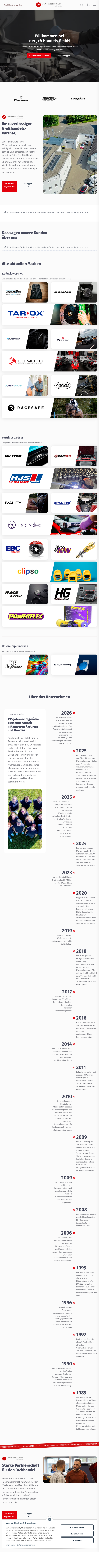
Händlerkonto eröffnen (39, 55)
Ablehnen (77, 1540)
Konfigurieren (77, 1534)
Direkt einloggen (63, 55)
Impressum (10, 1545)
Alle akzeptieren (77, 1527)
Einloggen (28, 183)
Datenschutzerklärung (26, 1545)
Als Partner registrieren (9, 185)
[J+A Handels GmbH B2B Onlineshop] (50, 5)
